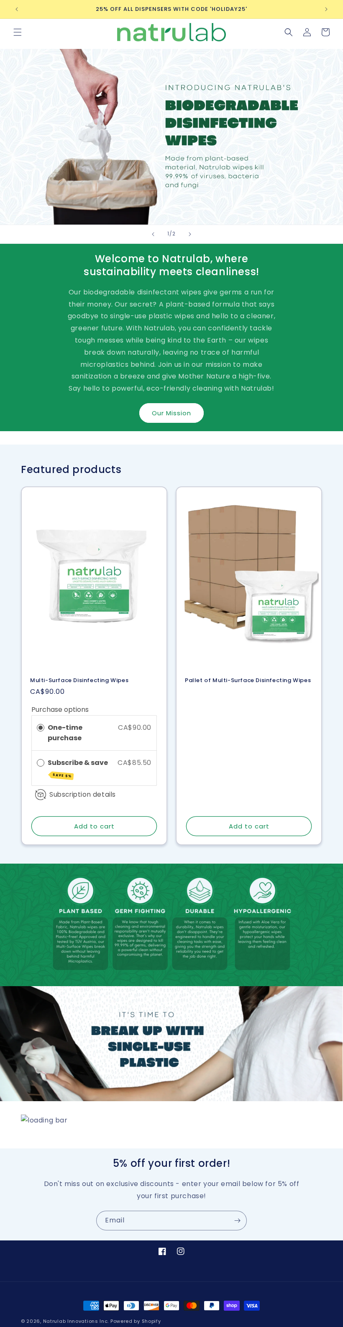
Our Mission (171, 413)
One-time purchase (65, 733)
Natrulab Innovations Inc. (76, 1321)
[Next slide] (190, 234)
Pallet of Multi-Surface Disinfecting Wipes (248, 680)
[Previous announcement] (17, 9)
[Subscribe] (237, 1220)
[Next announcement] (326, 9)
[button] (17, 32)
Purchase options (60, 709)
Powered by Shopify (135, 1321)
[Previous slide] (153, 234)
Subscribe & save (78, 768)
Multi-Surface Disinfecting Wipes (79, 680)
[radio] (40, 727)
